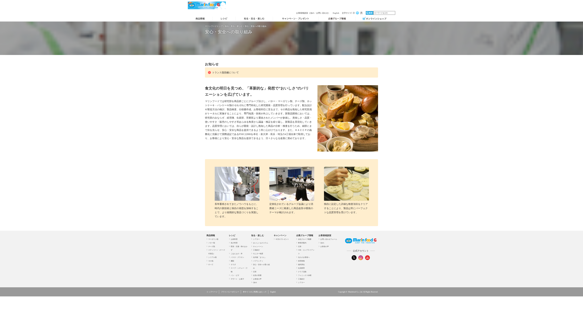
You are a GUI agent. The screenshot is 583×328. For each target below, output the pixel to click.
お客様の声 (257, 279)
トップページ (211, 292)
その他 (210, 261)
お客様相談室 (313, 13)
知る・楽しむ (257, 235)
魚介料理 (234, 243)
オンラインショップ (374, 18)
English (336, 13)
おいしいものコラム (260, 243)
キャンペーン (258, 246)
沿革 (254, 272)
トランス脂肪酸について (225, 72)
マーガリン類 (213, 239)
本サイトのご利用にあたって (255, 292)
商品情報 (200, 18)
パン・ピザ (235, 275)
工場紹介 (256, 250)
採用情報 (301, 261)
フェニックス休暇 (304, 275)
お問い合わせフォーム (328, 239)
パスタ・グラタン (237, 257)
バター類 (211, 243)
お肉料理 (234, 239)
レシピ (224, 18)
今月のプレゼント (282, 239)
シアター (256, 239)
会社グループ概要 (304, 239)
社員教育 (301, 268)
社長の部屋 (257, 275)
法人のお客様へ (304, 257)
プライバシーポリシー (230, 292)
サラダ (233, 264)
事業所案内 (302, 243)
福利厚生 (301, 264)
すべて (210, 264)
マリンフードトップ (214, 26)
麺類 (232, 261)
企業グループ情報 (337, 18)
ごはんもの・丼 (236, 254)
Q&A (255, 282)
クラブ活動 (302, 272)
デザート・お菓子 (237, 279)
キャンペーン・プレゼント (295, 18)
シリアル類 (212, 257)
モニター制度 (258, 254)
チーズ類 (211, 246)
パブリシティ (258, 261)
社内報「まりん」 (259, 257)
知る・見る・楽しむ (254, 18)
